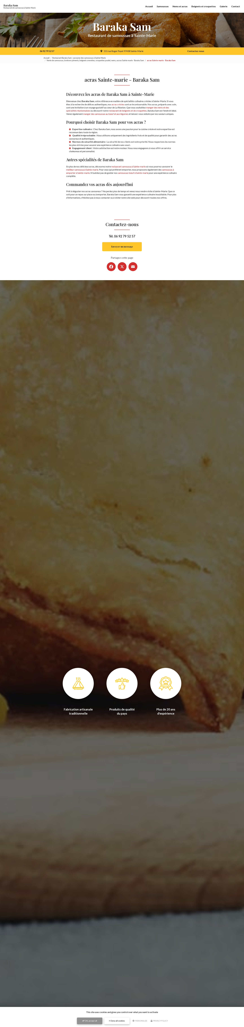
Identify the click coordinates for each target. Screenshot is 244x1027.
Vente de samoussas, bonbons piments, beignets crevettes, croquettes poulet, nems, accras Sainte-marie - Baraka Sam (95, 60)
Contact (235, 6)
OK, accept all (90, 1021)
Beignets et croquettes (203, 6)
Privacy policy (160, 1021)
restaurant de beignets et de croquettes (128, 110)
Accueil (149, 6)
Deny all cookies (117, 1021)
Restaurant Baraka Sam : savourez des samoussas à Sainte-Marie (79, 58)
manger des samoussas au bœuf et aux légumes (105, 113)
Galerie (223, 6)
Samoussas (163, 6)
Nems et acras (180, 6)
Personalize (141, 1021)
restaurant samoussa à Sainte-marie (128, 166)
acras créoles (118, 104)
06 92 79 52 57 (47, 51)
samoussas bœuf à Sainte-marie (133, 172)
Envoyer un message (122, 246)
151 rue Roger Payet (123, 51)
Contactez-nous (195, 51)
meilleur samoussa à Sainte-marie (82, 169)
